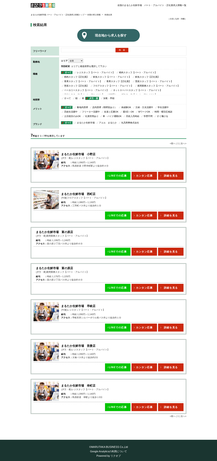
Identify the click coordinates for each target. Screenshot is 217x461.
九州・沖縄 (180, 19)
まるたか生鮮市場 (86, 122)
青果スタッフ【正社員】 (118, 81)
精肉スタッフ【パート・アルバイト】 (138, 72)
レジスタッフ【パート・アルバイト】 (96, 72)
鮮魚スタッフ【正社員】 (147, 77)
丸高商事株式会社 (130, 122)
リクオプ (116, 456)
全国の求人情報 (94, 15)
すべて (68, 72)
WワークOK (144, 111)
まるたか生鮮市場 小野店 (78, 154)
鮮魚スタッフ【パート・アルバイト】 (112, 77)
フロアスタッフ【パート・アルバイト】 (113, 85)
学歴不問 (148, 116)
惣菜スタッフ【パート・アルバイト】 (154, 81)
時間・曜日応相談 (163, 111)
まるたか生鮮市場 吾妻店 (78, 345)
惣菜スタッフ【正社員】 (76, 85)
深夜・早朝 (108, 98)
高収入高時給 (132, 116)
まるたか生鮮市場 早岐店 (78, 306)
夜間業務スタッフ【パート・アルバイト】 (158, 85)
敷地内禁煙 (82, 107)
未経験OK (126, 107)
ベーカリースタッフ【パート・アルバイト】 (86, 90)
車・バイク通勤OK (112, 116)
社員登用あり (91, 116)
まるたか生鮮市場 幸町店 (78, 385)
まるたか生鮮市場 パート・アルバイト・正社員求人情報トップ (58, 15)
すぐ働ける (162, 116)
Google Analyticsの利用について (108, 451)
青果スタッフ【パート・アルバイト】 (83, 81)
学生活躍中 (163, 107)
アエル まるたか (108, 122)
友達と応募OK (111, 111)
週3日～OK (128, 111)
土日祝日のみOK (72, 116)
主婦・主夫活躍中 (144, 107)
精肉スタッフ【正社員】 (76, 77)
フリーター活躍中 (91, 111)
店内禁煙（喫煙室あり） (104, 107)
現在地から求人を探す (111, 35)
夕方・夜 (93, 98)
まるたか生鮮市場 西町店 (78, 194)
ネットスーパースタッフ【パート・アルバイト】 (137, 90)
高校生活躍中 (71, 111)
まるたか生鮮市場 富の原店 (54, 232)
